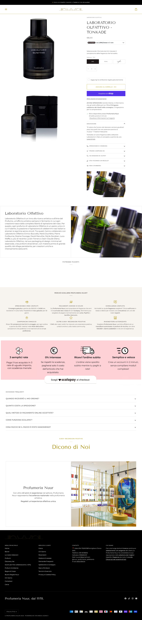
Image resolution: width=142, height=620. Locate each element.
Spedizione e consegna (98, 146)
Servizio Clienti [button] (45, 545)
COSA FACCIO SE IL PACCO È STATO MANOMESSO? (28, 427)
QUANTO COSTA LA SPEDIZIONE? (21, 406)
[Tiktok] (129, 598)
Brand (7, 552)
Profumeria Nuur (13, 615)
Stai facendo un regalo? (99, 160)
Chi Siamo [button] (109, 545)
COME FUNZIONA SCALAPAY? (19, 420)
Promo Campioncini (97, 151)
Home (7, 548)
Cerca (7, 584)
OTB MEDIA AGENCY (41, 615)
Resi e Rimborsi (95, 165)
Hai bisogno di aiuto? (97, 155)
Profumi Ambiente (11, 568)
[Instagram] (132, 598)
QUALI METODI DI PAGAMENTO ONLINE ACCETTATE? (29, 413)
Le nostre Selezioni (11, 555)
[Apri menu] (8, 9)
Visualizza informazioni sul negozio (102, 118)
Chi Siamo (8, 578)
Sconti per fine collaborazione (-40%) (18, 565)
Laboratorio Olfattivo (94, 17)
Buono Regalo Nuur (12, 575)
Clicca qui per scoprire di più (116, 559)
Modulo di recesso (45, 558)
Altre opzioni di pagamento (96, 99)
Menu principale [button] (11, 545)
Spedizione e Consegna (47, 565)
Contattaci (8, 581)
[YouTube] (136, 598)
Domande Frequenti (46, 561)
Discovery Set (9, 561)
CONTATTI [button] (75, 545)
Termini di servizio (45, 571)
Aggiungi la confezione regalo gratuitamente (107, 80)
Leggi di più (91, 139)
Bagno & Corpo (10, 571)
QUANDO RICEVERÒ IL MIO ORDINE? (22, 399)
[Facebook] (125, 598)
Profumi (8, 558)
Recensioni (42, 555)
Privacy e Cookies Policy (47, 575)
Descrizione (91, 123)
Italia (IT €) (10, 611)
